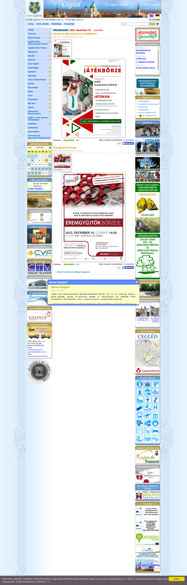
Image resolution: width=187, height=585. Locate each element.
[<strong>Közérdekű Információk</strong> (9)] (139, 384)
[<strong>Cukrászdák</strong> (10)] (155, 391)
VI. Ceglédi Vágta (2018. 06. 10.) (143, 319)
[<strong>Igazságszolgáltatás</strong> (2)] (147, 407)
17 (46, 165)
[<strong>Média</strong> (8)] (139, 423)
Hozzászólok (129, 140)
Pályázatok (32, 52)
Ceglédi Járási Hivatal (37, 48)
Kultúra (31, 83)
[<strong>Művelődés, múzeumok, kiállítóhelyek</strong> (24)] (155, 415)
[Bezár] (137, 282)
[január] (50, 148)
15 (39, 165)
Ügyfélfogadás (144, 101)
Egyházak (32, 72)
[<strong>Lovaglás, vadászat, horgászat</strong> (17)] (147, 415)
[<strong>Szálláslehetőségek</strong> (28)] (155, 431)
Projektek (32, 124)
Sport (30, 95)
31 (46, 173)
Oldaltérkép (56, 24)
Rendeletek (143, 107)
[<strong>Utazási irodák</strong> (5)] (139, 438)
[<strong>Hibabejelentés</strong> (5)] (155, 399)
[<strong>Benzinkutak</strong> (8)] (139, 391)
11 (50, 160)
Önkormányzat (34, 38)
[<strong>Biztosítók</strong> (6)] (147, 391)
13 (32, 165)
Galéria (31, 107)
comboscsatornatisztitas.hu (38, 356)
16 (43, 165)
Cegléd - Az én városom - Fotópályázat (38, 118)
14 (36, 165)
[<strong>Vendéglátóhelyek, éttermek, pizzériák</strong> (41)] (147, 438)
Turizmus (32, 60)
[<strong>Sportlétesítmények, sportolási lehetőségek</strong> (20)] (147, 431)
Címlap (31, 24)
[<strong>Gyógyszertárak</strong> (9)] (147, 399)
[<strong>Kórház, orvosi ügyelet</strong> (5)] (155, 407)
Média (30, 91)
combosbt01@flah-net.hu (37, 352)
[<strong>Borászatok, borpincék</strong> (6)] (155, 384)
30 (43, 173)
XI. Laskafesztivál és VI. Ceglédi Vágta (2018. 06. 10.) (157, 320)
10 (46, 160)
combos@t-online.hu (35, 350)
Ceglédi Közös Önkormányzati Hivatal (38, 43)
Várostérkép (69, 24)
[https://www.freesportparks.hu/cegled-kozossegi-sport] (39, 383)
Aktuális (31, 56)
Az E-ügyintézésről (149, 116)
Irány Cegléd (33, 64)
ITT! (48, 582)
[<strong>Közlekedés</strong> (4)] (139, 415)
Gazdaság (32, 75)
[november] (49, 148)
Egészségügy (33, 68)
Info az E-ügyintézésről (147, 113)
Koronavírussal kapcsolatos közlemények (39, 136)
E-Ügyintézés (144, 110)
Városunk (32, 34)
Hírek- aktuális (43, 24)
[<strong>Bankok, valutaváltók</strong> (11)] (147, 384)
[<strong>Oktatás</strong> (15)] (147, 423)
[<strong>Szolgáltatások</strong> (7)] (155, 438)
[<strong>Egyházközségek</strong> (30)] (139, 399)
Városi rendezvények (37, 79)
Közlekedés (33, 99)
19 (29, 169)
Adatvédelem (33, 132)
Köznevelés (33, 87)
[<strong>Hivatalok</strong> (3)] (139, 407)
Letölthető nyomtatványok (149, 104)
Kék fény (31, 103)
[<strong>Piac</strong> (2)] (155, 423)
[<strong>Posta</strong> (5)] (139, 431)
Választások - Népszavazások (34, 112)
